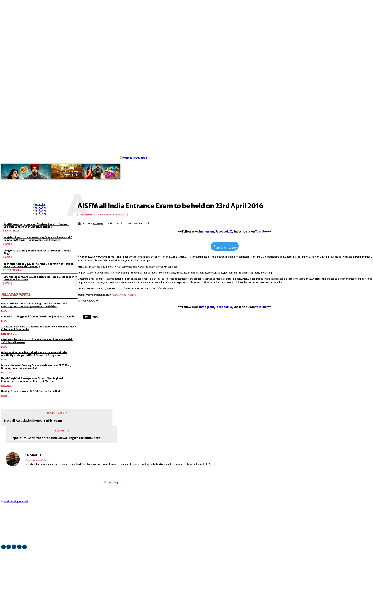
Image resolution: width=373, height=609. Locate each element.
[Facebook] (46, 154)
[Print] (346, 223)
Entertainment (13, 270)
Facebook (222, 231)
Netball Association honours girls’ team (33, 420)
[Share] (62, 154)
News (7, 244)
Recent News (12, 230)
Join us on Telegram (226, 248)
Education (118, 214)
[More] (367, 223)
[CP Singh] (80, 223)
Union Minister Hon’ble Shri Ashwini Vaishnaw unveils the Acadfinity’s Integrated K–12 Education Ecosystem (34, 354)
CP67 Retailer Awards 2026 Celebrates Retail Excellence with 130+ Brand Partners (40, 278)
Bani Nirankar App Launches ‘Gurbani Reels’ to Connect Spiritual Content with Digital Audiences (36, 225)
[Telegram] (356, 223)
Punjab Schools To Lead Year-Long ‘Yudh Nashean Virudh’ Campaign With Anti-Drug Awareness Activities (37, 239)
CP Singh (98, 223)
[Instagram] (50, 154)
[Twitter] (67, 154)
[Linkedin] (54, 154)
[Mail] (58, 154)
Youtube (261, 231)
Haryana (6, 385)
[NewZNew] (209, 172)
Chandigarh (104, 214)
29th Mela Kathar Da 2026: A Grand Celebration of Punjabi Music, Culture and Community (38, 265)
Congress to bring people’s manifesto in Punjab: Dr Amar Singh (37, 252)
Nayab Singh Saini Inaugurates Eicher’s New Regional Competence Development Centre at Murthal (32, 379)
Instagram (206, 231)
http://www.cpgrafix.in (35, 460)
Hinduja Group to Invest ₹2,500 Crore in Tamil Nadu (31, 391)
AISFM (95, 317)
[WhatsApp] (71, 154)
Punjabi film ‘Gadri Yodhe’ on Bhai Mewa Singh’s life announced (54, 438)
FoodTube (7, 372)
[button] (128, 191)
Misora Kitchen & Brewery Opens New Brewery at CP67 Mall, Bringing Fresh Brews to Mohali (36, 366)
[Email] (335, 223)
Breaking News (89, 214)
